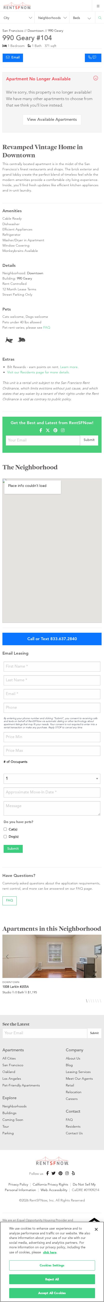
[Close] (96, 1229)
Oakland (8, 1072)
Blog (69, 1065)
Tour (5, 1126)
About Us (73, 1058)
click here (49, 1252)
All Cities (9, 1058)
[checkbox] (5, 829)
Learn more (69, 367)
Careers (72, 1099)
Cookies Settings (52, 1265)
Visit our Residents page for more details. (38, 372)
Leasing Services (78, 1072)
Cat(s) (13, 829)
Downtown (36, 30)
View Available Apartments (52, 120)
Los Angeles (11, 1078)
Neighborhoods (14, 1106)
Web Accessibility (54, 1190)
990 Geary (55, 30)
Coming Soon (12, 1119)
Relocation (74, 1092)
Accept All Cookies (52, 1293)
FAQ (46, 327)
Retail (70, 1085)
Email (14, 57)
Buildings (9, 1113)
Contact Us (74, 1133)
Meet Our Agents (79, 1078)
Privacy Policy (18, 1184)
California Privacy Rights (50, 1184)
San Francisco (12, 30)
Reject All (52, 1279)
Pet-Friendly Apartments (21, 1085)
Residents (73, 1126)
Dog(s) (14, 837)
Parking (8, 1133)
